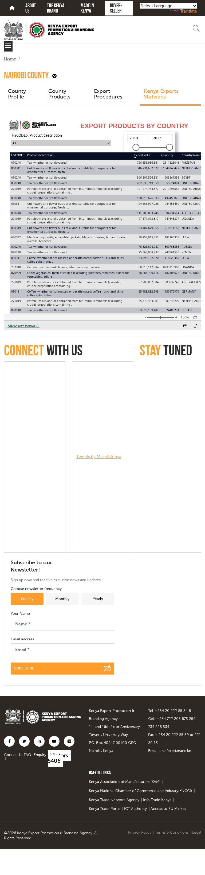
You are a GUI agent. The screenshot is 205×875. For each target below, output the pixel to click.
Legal (196, 832)
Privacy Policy (139, 832)
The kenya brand (55, 8)
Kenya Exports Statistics (161, 94)
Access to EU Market (168, 809)
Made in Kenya (87, 8)
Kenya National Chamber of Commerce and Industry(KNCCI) (140, 791)
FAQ (27, 755)
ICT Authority (135, 809)
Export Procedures (108, 94)
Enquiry (40, 755)
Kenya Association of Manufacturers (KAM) (124, 782)
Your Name (20, 614)
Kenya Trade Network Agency (114, 800)
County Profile (17, 94)
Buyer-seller (116, 8)
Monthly (62, 599)
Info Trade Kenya (157, 800)
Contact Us (13, 755)
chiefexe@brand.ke (175, 751)
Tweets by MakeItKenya (98, 456)
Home (10, 59)
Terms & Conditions (171, 832)
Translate (188, 11)
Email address (22, 639)
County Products (59, 94)
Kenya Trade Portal (104, 809)
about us (30, 8)
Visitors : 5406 (59, 758)
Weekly (27, 599)
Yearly (98, 599)
